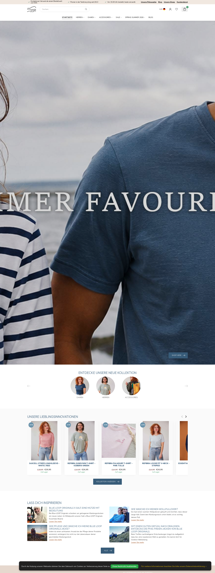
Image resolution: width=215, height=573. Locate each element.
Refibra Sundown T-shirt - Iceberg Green (81, 464)
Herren (79, 17)
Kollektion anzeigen (105, 481)
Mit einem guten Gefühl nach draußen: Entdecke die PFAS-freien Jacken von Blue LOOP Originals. (156, 529)
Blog (160, 2)
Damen (91, 17)
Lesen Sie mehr (55, 521)
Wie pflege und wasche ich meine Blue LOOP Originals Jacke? (75, 527)
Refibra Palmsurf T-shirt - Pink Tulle (119, 464)
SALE (118, 17)
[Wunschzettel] (176, 9)
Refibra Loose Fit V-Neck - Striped (156, 464)
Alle (106, 550)
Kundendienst (182, 2)
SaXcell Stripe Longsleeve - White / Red (44, 464)
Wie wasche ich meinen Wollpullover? (154, 509)
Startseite (67, 17)
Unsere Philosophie (148, 2)
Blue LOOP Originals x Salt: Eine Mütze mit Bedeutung (74, 509)
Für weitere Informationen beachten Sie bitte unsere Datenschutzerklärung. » (173, 566)
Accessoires (105, 17)
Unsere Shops (169, 2)
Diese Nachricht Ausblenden (124, 566)
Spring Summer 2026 (134, 17)
